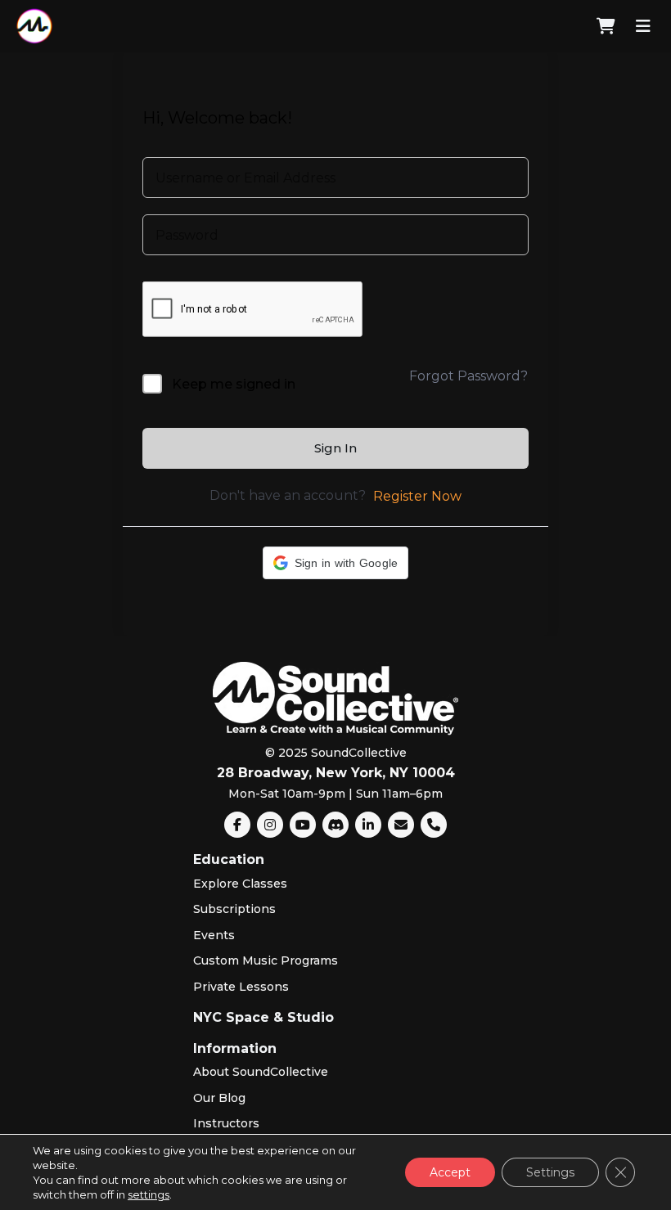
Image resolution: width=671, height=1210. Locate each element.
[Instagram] (270, 825)
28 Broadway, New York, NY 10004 (336, 772)
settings (148, 1194)
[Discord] (335, 825)
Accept (450, 1172)
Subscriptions (234, 909)
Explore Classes (240, 883)
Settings (550, 1172)
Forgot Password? (468, 376)
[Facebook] (237, 825)
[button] (336, 563)
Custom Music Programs (265, 960)
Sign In (335, 448)
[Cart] (606, 26)
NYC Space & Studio (263, 1017)
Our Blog (219, 1098)
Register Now (417, 496)
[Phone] (434, 825)
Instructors (226, 1123)
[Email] (401, 825)
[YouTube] (303, 825)
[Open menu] (643, 26)
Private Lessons (241, 986)
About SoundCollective (260, 1071)
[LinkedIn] (368, 825)
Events (214, 935)
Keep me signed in (233, 384)
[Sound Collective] (34, 26)
